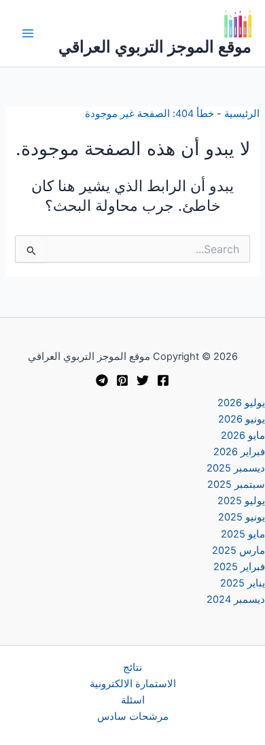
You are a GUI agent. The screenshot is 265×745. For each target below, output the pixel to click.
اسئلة (133, 700)
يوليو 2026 (241, 403)
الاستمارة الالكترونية (133, 684)
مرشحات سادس (133, 716)
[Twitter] (143, 380)
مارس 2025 (238, 550)
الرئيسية (242, 113)
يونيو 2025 (241, 517)
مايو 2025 (243, 534)
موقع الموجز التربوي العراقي (154, 46)
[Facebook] (163, 380)
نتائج (132, 667)
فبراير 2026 (239, 452)
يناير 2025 (242, 583)
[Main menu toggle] (28, 33)
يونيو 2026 (241, 419)
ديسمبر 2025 (236, 468)
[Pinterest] (122, 380)
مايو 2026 (243, 435)
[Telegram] (102, 380)
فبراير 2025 (239, 567)
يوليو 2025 (241, 501)
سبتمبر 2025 (236, 484)
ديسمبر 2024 (236, 599)
